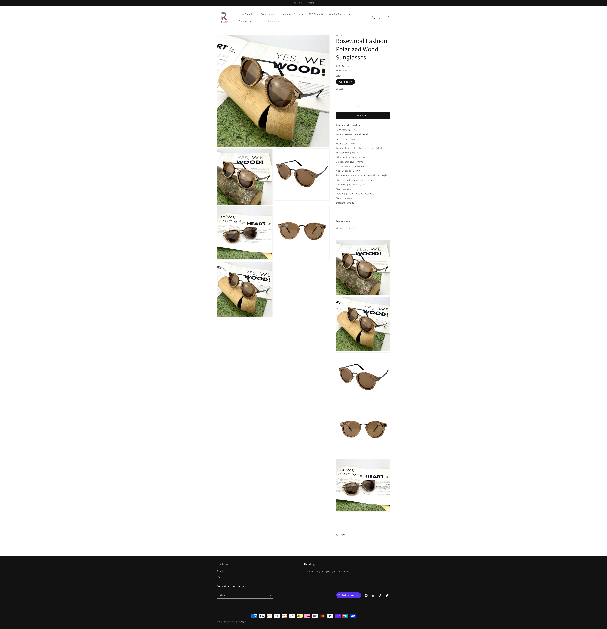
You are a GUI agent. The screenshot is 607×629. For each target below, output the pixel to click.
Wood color (345, 81)
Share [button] (342, 534)
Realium (226, 622)
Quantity (340, 88)
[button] (248, 14)
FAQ (219, 576)
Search (220, 571)
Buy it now (363, 115)
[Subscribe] (269, 595)
